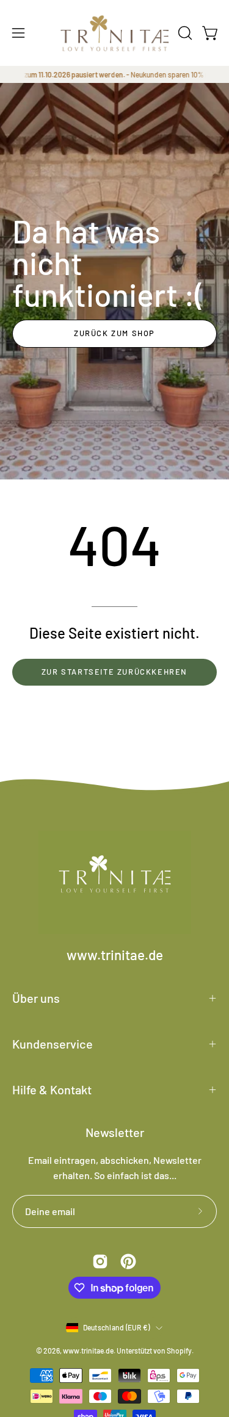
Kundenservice (52, 1043)
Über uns (36, 998)
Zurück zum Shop (114, 333)
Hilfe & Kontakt (52, 1089)
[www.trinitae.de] (114, 33)
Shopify (179, 1350)
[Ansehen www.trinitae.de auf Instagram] (100, 1261)
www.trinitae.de (115, 954)
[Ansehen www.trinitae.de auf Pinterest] (128, 1261)
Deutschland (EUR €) (116, 1327)
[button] (183, 32)
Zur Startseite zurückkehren (114, 671)
